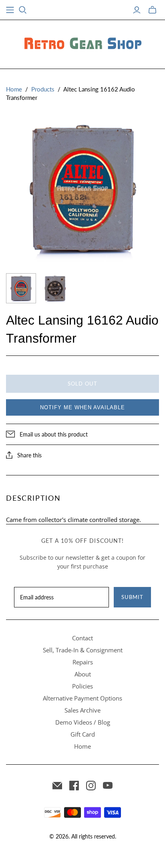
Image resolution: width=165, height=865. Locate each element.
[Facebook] (74, 785)
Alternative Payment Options (82, 698)
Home (14, 89)
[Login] (137, 10)
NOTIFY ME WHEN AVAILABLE (82, 407)
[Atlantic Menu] (10, 10)
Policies (82, 686)
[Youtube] (108, 785)
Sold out (82, 383)
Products (42, 89)
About (82, 674)
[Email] (57, 785)
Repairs (82, 662)
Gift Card (82, 734)
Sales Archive (82, 710)
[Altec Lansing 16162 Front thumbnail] (21, 288)
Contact (82, 638)
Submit (132, 597)
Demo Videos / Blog (82, 722)
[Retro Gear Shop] (82, 43)
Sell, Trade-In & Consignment (83, 650)
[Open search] (23, 10)
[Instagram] (91, 785)
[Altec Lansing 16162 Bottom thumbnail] (55, 288)
